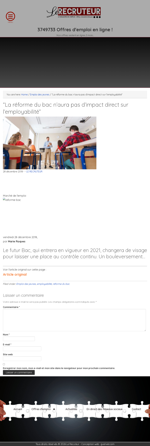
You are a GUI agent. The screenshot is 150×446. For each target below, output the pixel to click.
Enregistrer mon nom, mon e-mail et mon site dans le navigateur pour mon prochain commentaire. (59, 368)
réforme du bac (61, 283)
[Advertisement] (75, 60)
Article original (15, 274)
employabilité (44, 283)
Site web (8, 354)
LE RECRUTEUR (75, 14)
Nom (6, 334)
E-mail (7, 344)
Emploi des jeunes (26, 283)
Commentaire (11, 307)
